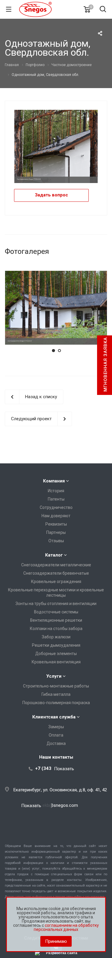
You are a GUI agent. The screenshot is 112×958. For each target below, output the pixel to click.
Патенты (56, 499)
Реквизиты (56, 524)
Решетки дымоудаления (56, 645)
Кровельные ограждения (56, 581)
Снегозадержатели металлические (56, 564)
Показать (64, 768)
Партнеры (56, 532)
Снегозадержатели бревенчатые (56, 573)
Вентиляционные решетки (56, 620)
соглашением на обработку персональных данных (66, 927)
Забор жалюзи (56, 637)
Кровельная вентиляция (56, 661)
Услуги (54, 676)
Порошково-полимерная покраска (56, 702)
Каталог (54, 555)
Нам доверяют (56, 515)
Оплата (56, 735)
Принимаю (56, 941)
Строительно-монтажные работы (56, 686)
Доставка (56, 743)
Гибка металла (56, 694)
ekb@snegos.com (60, 805)
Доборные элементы (56, 653)
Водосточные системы (56, 612)
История (56, 490)
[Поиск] (103, 10)
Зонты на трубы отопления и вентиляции (56, 603)
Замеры (56, 726)
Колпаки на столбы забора (56, 628)
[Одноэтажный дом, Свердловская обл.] (56, 146)
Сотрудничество (56, 507)
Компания (54, 481)
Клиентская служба (54, 717)
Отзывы (56, 540)
